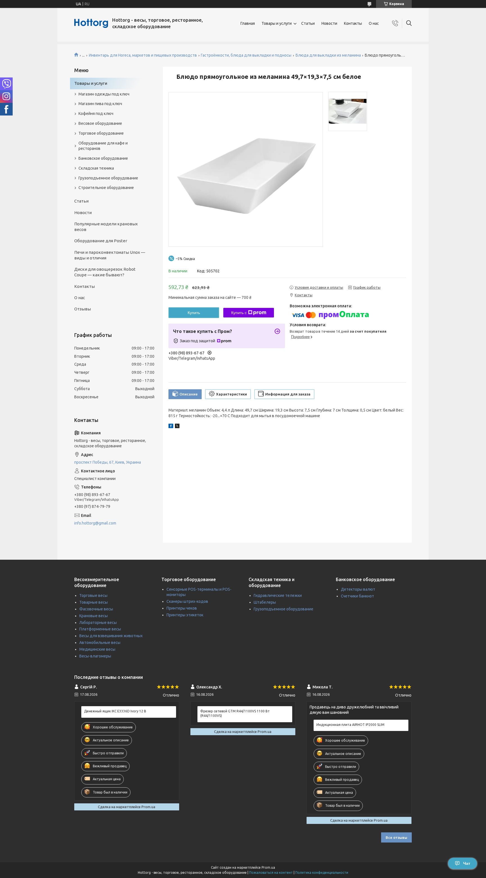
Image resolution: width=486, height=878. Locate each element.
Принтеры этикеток (184, 615)
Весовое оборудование (100, 123)
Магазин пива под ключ (100, 103)
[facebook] (170, 426)
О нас (374, 23)
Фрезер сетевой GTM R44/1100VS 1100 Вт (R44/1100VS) (235, 713)
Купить (194, 312)
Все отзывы (396, 837)
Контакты (353, 23)
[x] (177, 426)
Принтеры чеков (181, 608)
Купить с (239, 312)
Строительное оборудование (106, 187)
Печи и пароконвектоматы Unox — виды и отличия (109, 255)
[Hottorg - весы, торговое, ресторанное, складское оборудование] (91, 23)
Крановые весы (93, 616)
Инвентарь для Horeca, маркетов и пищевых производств (143, 55)
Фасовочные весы (96, 609)
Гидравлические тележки (278, 595)
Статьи (308, 23)
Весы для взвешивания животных (111, 636)
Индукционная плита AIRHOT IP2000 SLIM (350, 724)
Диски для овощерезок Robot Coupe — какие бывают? (105, 272)
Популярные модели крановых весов (106, 226)
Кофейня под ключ (95, 113)
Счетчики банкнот (357, 596)
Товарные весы (93, 602)
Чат (466, 863)
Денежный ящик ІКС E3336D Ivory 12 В (115, 711)
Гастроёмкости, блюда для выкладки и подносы (246, 55)
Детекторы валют (358, 589)
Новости (329, 23)
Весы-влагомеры (95, 656)
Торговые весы (93, 595)
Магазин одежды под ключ (103, 94)
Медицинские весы (97, 649)
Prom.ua (268, 867)
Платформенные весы (100, 629)
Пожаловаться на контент (271, 872)
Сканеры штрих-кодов (187, 601)
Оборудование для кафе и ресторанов (103, 146)
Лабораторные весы (98, 622)
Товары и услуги (277, 23)
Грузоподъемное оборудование (108, 178)
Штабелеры (265, 602)
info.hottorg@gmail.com (95, 523)
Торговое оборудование (101, 133)
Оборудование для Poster (100, 240)
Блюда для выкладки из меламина (328, 55)
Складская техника (96, 168)
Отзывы (82, 308)
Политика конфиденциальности (321, 872)
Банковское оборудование (103, 158)
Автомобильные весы (99, 642)
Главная (247, 23)
